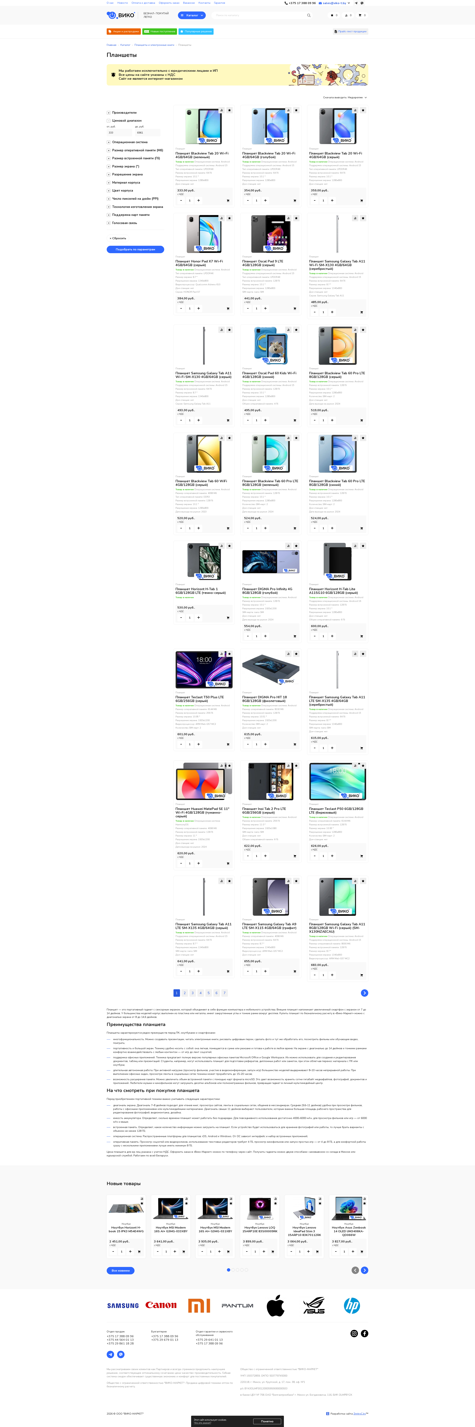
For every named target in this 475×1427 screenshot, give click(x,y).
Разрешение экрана (127, 174)
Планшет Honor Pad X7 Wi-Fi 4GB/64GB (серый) (199, 263)
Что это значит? (202, 1423)
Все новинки (121, 1271)
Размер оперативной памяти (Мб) (137, 150)
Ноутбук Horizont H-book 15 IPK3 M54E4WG (126, 1229)
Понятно (267, 1421)
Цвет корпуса (122, 190)
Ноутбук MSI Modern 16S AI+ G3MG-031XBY (215, 1229)
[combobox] (358, 97)
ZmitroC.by (359, 1414)
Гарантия (219, 3)
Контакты (204, 3)
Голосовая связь (124, 223)
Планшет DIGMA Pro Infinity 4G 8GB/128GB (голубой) (267, 591)
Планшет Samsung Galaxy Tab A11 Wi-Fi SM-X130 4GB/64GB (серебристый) (337, 265)
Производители (124, 113)
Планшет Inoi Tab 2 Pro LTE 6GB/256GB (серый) (264, 811)
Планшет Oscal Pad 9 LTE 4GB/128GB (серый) (262, 263)
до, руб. (139, 126)
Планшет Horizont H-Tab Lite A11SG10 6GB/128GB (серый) (333, 591)
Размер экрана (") (125, 166)
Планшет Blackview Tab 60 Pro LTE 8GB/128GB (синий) (337, 483)
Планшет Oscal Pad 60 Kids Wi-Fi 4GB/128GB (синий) (269, 375)
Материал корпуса (126, 182)
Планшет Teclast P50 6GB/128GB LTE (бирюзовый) (336, 811)
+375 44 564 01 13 (120, 1339)
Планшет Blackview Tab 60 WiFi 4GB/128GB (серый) (201, 483)
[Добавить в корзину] (228, 200)
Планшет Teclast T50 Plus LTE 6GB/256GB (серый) (200, 699)
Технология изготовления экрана (137, 207)
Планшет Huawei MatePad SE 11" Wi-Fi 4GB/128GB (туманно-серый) (202, 812)
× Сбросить (118, 238)
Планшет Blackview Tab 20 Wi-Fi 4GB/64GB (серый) (335, 155)
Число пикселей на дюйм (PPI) (135, 199)
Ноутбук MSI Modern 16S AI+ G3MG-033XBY (171, 1229)
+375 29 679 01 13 (164, 1339)
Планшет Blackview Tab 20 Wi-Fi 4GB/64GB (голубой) (268, 155)
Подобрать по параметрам (135, 249)
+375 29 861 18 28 (120, 1343)
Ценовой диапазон (127, 121)
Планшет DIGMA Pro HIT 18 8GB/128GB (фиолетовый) (264, 699)
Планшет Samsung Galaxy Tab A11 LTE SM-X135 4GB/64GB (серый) (204, 926)
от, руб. (111, 126)
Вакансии (189, 3)
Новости (122, 3)
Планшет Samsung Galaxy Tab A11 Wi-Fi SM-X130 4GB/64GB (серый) (204, 375)
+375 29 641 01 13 (209, 1339)
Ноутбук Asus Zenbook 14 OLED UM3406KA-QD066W (349, 1231)
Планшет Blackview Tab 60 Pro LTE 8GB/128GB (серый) (337, 375)
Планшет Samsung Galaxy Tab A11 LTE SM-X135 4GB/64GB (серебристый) (337, 701)
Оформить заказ (169, 3)
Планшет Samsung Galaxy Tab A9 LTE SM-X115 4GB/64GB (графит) (269, 926)
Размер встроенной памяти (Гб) (136, 158)
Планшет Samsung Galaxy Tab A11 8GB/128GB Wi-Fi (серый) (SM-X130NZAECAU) (337, 928)
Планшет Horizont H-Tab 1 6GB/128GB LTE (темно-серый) (201, 591)
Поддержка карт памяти (131, 215)
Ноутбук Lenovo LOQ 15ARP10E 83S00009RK (259, 1229)
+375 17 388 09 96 (120, 1336)
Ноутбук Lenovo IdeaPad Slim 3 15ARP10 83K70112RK (304, 1231)
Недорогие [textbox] (355, 97)
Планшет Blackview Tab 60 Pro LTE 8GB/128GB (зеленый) (270, 483)
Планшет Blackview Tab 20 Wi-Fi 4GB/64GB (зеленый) (202, 155)
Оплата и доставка (143, 3)
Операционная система (130, 142)
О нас (110, 3)
